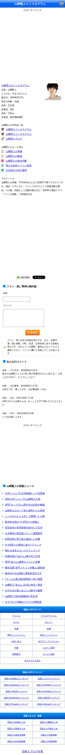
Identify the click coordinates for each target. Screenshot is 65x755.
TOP (62, 4)
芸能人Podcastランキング (48, 704)
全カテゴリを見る (32, 660)
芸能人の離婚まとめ (49, 722)
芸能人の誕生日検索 (16, 735)
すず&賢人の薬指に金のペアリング (23, 544)
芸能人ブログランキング (49, 678)
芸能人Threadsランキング (16, 704)
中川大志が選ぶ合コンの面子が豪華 (23, 590)
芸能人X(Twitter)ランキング (48, 685)
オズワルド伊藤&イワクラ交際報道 (23, 602)
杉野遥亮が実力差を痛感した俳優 (22, 539)
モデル (16, 622)
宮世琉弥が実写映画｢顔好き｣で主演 (23, 527)
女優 (49, 629)
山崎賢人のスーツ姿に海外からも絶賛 (25, 510)
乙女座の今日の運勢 (16, 170)
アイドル (16, 616)
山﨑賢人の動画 (14, 156)
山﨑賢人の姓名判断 (16, 160)
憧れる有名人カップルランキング (22, 550)
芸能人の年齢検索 (49, 735)
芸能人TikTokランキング (16, 691)
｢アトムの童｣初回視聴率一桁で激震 (23, 579)
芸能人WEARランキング (49, 698)
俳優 (16, 629)
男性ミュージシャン (16, 635)
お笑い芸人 (16, 641)
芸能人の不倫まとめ (49, 728)
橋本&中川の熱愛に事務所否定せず (23, 573)
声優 (16, 648)
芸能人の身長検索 (49, 741)
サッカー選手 (49, 654)
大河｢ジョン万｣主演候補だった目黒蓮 (25, 493)
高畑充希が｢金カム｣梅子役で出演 (22, 556)
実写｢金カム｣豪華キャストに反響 (22, 562)
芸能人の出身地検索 (16, 741)
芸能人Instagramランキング (16, 685)
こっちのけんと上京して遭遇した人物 (25, 516)
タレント (49, 622)
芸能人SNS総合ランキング (16, 678)
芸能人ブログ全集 (32, 751)
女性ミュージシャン (49, 635)
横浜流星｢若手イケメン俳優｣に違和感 (25, 567)
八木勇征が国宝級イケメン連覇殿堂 (23, 533)
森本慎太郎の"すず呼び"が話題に (22, 522)
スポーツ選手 (49, 648)
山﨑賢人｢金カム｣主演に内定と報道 (23, 584)
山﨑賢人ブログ (14, 138)
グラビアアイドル (49, 616)
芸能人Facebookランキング (16, 698)
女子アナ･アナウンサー (48, 641)
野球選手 (16, 654)
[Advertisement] (32, 45)
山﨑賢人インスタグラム (19, 129)
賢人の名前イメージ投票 (19, 165)
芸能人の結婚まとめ (16, 722)
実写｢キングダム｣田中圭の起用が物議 (25, 504)
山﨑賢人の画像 (14, 151)
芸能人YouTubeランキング (49, 691)
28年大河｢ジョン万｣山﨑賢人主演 (22, 499)
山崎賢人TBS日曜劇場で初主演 (21, 596)
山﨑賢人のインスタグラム (15, 85)
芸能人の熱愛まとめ (16, 728)
